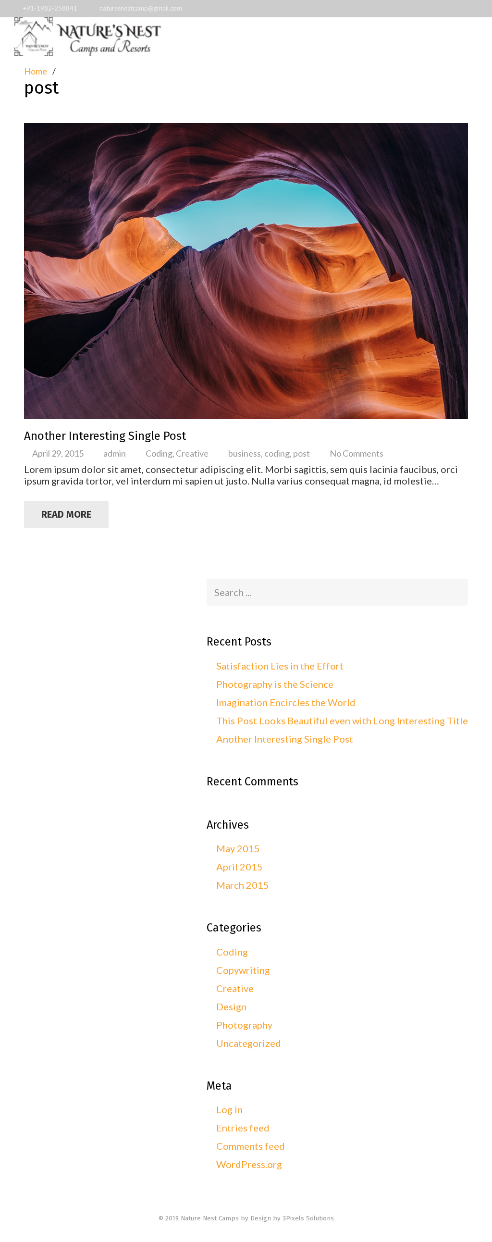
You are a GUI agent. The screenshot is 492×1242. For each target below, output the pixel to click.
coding (277, 453)
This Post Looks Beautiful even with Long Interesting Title (342, 720)
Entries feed (243, 1127)
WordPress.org (249, 1164)
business (244, 453)
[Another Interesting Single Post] (246, 271)
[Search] (454, 592)
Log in (229, 1109)
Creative (192, 453)
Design (231, 1006)
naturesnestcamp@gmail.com (140, 8)
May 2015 (238, 848)
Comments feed (250, 1146)
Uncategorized (248, 1043)
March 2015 (242, 885)
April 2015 (239, 866)
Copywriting (243, 970)
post (301, 453)
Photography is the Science (274, 684)
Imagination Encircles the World (286, 702)
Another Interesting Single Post (105, 436)
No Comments (356, 453)
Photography (244, 1025)
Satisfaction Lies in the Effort (280, 665)
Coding (159, 453)
